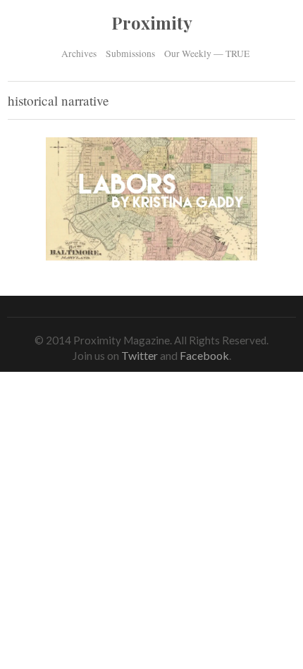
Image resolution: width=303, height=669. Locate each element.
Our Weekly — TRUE (206, 53)
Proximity (151, 22)
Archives (79, 52)
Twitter (139, 355)
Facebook (204, 355)
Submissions (130, 53)
